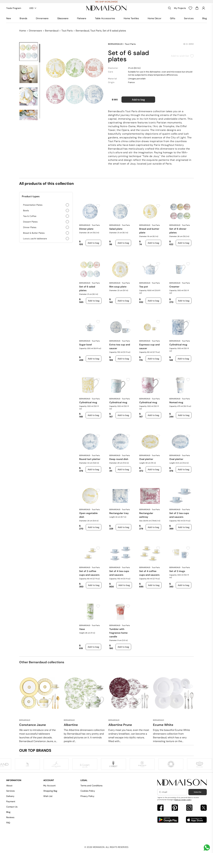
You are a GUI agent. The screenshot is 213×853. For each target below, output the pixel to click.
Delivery (10, 796)
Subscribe (197, 792)
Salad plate (115, 228)
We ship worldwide (106, 1)
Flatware (81, 18)
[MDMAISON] (106, 8)
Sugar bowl (85, 344)
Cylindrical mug (178, 344)
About (9, 785)
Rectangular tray (119, 513)
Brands (23, 18)
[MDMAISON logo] (182, 782)
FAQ (8, 822)
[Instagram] (189, 808)
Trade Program (13, 8)
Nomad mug (176, 402)
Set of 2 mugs (177, 571)
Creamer (174, 286)
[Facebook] (160, 808)
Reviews (10, 817)
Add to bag (138, 99)
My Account (49, 785)
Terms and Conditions (91, 785)
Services (189, 18)
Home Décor (154, 18)
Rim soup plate (117, 286)
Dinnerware (42, 18)
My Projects (180, 8)
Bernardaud (51, 30)
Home (22, 30)
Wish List (47, 796)
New (8, 18)
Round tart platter (89, 459)
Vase (82, 629)
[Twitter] (204, 808)
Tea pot (143, 286)
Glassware (62, 18)
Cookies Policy (87, 790)
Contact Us (11, 806)
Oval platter (146, 459)
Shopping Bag (50, 790)
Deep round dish (118, 459)
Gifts (172, 18)
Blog (204, 18)
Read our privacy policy (182, 800)
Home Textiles (131, 18)
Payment (10, 801)
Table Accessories (105, 18)
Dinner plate (86, 228)
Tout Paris (67, 30)
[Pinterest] (175, 808)
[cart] (197, 8)
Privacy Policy (87, 796)
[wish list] (190, 8)
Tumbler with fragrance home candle (118, 633)
